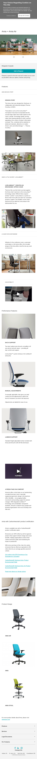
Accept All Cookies (24, 15)
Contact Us (18, 750)
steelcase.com (6, 719)
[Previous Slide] (14, 57)
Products (4, 726)
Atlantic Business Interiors (20, 754)
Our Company (6, 742)
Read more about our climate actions (15, 571)
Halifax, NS (4, 753)
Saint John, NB (21, 753)
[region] (18, 9)
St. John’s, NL (12, 753)
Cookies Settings (11, 15)
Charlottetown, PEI (31, 753)
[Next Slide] (23, 57)
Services (4, 731)
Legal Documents (7, 736)
